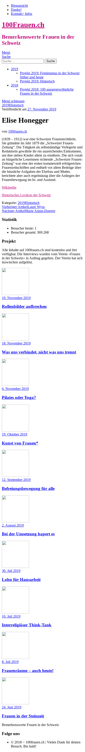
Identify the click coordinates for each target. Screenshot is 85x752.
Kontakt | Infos (21, 14)
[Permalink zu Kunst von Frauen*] (15, 430)
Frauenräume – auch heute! (27, 670)
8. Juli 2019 (10, 662)
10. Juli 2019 (11, 616)
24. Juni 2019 (11, 707)
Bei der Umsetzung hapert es (28, 534)
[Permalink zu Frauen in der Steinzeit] (15, 703)
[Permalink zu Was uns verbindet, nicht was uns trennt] (15, 339)
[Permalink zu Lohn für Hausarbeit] (15, 567)
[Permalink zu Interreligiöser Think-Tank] (15, 612)
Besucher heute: (23, 228)
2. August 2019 (13, 525)
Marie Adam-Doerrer (28, 211)
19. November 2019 (16, 298)
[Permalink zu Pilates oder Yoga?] (15, 385)
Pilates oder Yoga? (19, 397)
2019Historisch (13, 105)
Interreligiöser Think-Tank (26, 625)
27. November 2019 (41, 109)
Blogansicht (19, 5)
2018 (14, 85)
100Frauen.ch (23, 25)
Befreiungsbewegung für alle (28, 488)
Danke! (16, 10)
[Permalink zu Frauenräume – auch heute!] (15, 658)
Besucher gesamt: (24, 232)
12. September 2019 (16, 480)
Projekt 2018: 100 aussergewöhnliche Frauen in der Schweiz (47, 91)
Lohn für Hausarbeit (21, 579)
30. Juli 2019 (11, 571)
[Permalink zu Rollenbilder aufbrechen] (15, 294)
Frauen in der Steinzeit (23, 716)
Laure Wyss (23, 207)
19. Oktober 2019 (14, 434)
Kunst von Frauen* (20, 443)
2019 (14, 69)
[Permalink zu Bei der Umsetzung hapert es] (15, 521)
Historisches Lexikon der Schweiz (26, 195)
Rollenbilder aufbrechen (24, 306)
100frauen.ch (17, 131)
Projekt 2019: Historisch (37, 81)
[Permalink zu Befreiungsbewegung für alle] (15, 476)
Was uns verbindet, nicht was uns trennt (39, 352)
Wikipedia (9, 187)
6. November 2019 (15, 389)
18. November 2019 (16, 343)
